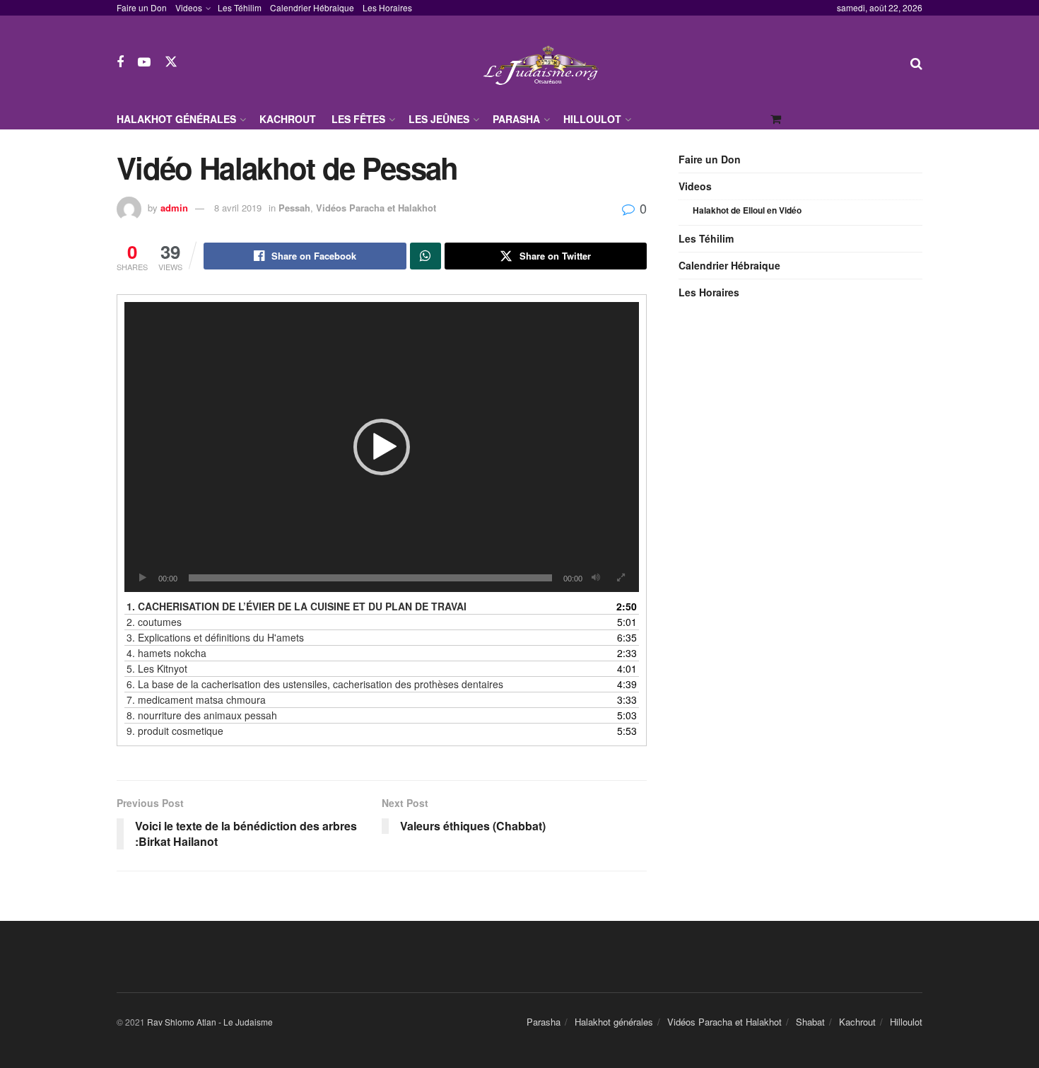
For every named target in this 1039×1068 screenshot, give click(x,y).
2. (154, 622)
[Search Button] (916, 62)
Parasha (516, 119)
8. (202, 715)
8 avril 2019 (238, 207)
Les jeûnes (439, 119)
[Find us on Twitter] (171, 62)
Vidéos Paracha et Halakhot (376, 207)
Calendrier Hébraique (312, 7)
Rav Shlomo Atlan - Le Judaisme (210, 1022)
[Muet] (596, 578)
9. (175, 731)
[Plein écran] (621, 578)
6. (315, 684)
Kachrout (287, 119)
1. (296, 606)
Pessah (294, 207)
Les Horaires (387, 7)
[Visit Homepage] (544, 62)
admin (174, 207)
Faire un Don (142, 7)
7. (196, 699)
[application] (381, 447)
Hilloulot (592, 119)
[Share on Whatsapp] (425, 256)
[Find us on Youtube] (144, 62)
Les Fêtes (358, 119)
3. (215, 637)
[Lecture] (143, 578)
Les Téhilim (240, 7)
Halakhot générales (176, 119)
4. (166, 653)
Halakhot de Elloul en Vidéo (747, 210)
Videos (188, 7)
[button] (381, 447)
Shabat (810, 1021)
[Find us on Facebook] (120, 62)
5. (157, 668)
